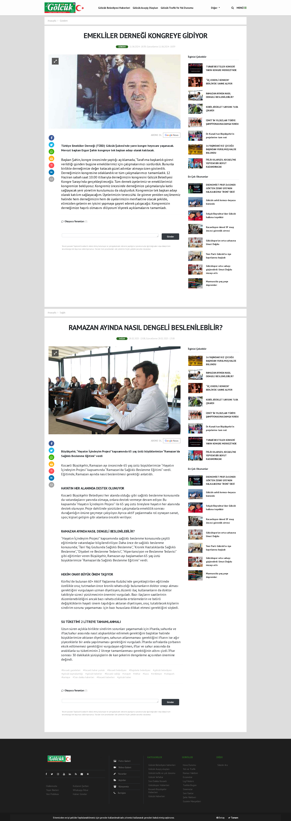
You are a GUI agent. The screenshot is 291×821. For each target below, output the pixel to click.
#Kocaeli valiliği (112, 673)
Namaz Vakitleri (190, 773)
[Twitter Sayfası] (53, 774)
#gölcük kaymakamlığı (72, 673)
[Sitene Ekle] (89, 774)
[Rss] (77, 774)
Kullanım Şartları (81, 786)
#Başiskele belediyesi (139, 670)
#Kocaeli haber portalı (94, 670)
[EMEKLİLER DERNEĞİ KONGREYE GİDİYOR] (114, 91)
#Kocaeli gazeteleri (70, 670)
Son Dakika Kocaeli (157, 781)
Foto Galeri (124, 760)
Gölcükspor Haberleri (158, 785)
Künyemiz (123, 786)
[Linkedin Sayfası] (71, 774)
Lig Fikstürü (188, 781)
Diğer (214, 7)
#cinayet (126, 673)
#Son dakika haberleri (83, 677)
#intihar (136, 673)
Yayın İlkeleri (52, 790)
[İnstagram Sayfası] (59, 774)
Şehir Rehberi (189, 797)
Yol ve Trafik (189, 769)
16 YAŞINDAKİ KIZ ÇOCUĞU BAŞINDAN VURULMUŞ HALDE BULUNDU (221, 149)
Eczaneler (187, 777)
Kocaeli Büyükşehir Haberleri (157, 791)
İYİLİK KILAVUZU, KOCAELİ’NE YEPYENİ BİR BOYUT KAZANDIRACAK (221, 163)
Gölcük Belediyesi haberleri (114, 7)
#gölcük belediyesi (162, 670)
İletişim (121, 792)
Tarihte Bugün (190, 785)
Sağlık (62, 312)
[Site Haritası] (83, 774)
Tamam (234, 817)
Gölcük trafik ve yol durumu (177, 7)
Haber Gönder (80, 794)
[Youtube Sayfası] (65, 774)
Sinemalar (188, 789)
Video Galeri (124, 767)
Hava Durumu (189, 765)
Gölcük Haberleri (156, 796)
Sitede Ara (222, 765)
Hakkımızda (51, 786)
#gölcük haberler (93, 673)
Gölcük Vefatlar (155, 777)
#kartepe (65, 677)
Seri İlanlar (188, 793)
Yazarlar (121, 773)
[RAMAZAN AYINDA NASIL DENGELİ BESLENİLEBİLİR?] (114, 390)
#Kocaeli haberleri (106, 677)
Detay (221, 817)
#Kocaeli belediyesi (116, 670)
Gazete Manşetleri (192, 801)
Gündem (64, 20)
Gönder (170, 236)
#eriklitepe (156, 673)
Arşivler (122, 780)
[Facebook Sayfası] (48, 774)
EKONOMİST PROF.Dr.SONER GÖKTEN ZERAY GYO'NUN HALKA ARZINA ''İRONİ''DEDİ (221, 188)
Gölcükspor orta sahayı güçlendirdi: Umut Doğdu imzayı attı (219, 269)
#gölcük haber (124, 677)
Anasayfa (52, 20)
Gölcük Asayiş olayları (145, 7)
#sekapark (169, 673)
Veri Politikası (52, 794)
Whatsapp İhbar (80, 790)
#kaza (146, 673)
